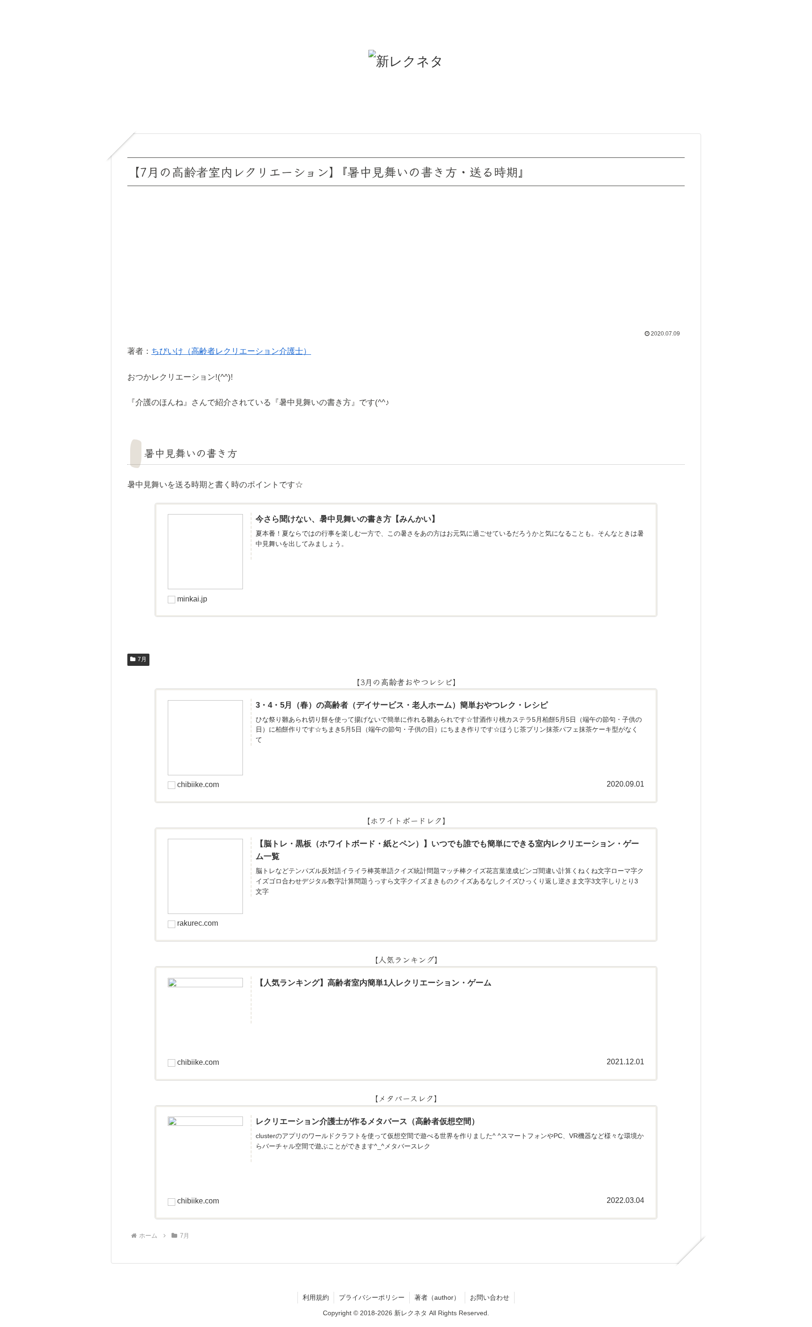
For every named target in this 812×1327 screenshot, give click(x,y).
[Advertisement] (406, 259)
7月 (142, 659)
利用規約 (316, 1297)
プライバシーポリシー (372, 1297)
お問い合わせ (489, 1297)
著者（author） (437, 1297)
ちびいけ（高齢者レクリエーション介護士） (231, 351)
